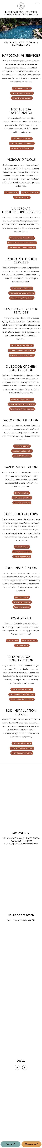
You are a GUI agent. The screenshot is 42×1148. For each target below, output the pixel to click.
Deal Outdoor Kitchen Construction (22, 399)
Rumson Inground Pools (22, 197)
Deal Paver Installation (22, 493)
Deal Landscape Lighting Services (21, 345)
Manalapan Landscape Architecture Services (22, 243)
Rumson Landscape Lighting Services (21, 355)
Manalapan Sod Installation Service (22, 748)
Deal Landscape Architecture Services (22, 238)
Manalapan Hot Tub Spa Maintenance (22, 143)
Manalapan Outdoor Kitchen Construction (21, 404)
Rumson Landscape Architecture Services (22, 247)
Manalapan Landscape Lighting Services (21, 350)
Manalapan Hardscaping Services (22, 93)
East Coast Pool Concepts (21, 12)
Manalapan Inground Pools (30, 192)
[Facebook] (17, 1068)
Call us (9, 1144)
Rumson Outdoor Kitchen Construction (22, 409)
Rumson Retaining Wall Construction (22, 699)
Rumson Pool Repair (22, 645)
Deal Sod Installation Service (22, 743)
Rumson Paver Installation (22, 503)
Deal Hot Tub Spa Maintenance (22, 138)
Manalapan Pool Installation (21, 602)
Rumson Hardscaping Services (21, 98)
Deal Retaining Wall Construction (22, 689)
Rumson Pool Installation (21, 607)
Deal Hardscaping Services (22, 88)
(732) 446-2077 (24, 841)
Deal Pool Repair (13, 640)
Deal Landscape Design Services (22, 288)
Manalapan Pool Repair (29, 640)
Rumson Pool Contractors (22, 556)
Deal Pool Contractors (22, 547)
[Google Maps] (24, 1068)
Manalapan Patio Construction (22, 451)
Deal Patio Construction (22, 446)
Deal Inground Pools (12, 192)
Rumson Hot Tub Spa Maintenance (21, 148)
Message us (30, 1144)
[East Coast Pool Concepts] (21, 6)
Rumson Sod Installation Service (22, 753)
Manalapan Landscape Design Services (22, 293)
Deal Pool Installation (21, 597)
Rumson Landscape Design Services (22, 298)
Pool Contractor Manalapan (21, 552)
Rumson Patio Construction (21, 456)
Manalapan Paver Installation (22, 498)
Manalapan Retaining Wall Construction (22, 694)
